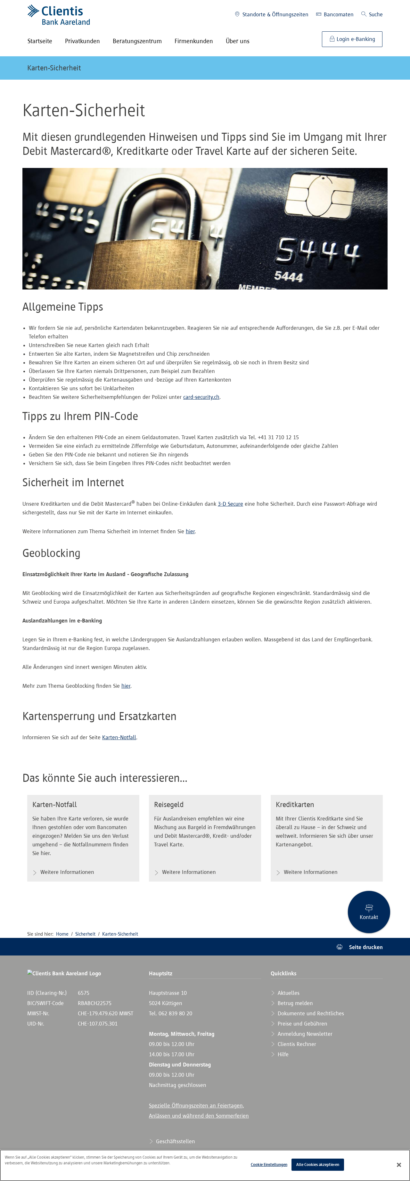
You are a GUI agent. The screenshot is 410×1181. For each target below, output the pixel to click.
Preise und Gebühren (301, 1023)
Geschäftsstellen (174, 1141)
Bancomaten (338, 14)
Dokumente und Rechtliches (310, 1013)
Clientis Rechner (296, 1044)
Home (62, 934)
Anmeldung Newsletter (304, 1034)
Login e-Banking (355, 39)
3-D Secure (230, 504)
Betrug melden (294, 1003)
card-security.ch (201, 397)
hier (190, 531)
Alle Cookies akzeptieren (317, 1164)
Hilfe (282, 1054)
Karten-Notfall (119, 737)
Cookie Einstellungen (269, 1164)
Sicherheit (85, 934)
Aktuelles (287, 993)
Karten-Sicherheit (54, 68)
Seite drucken (365, 947)
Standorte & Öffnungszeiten (274, 14)
